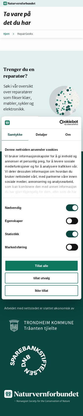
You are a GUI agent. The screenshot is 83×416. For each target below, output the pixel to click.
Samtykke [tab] (15, 134)
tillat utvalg (41, 278)
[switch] (72, 220)
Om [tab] (68, 134)
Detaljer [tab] (41, 134)
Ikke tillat (41, 290)
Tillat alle (41, 265)
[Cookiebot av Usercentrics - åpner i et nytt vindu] (59, 123)
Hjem (6, 33)
